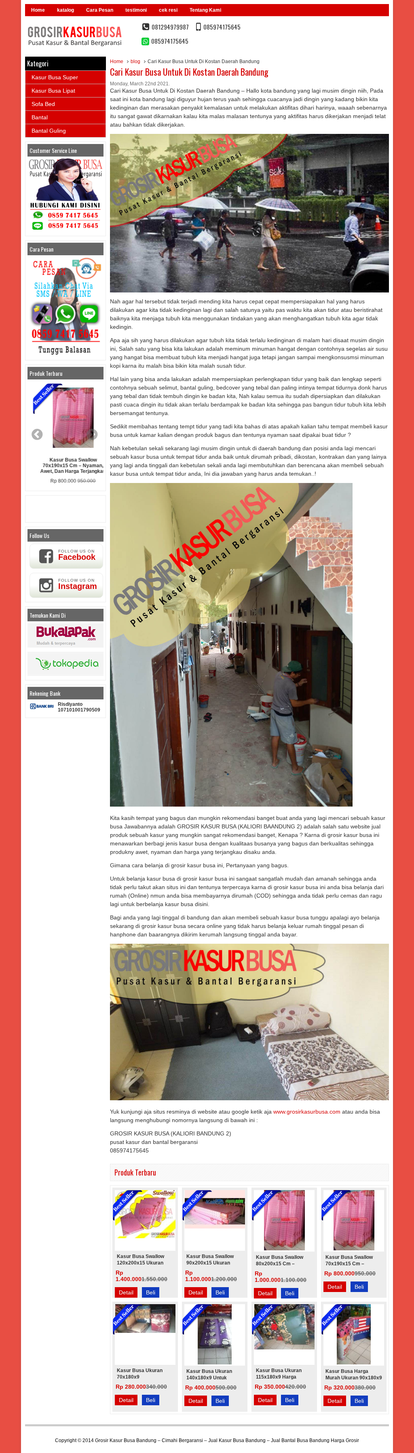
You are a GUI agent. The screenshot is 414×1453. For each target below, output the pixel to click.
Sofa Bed (43, 104)
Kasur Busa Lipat (53, 90)
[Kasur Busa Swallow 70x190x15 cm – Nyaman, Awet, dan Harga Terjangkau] (65, 418)
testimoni (136, 10)
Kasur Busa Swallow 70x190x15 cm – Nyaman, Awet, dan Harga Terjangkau (65, 465)
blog (135, 61)
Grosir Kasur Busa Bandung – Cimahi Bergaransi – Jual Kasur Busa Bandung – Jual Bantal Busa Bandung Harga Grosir (227, 1440)
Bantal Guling (49, 130)
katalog (65, 10)
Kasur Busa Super (55, 77)
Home (38, 10)
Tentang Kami (205, 10)
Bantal (40, 117)
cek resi (168, 10)
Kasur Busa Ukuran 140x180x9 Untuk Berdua (209, 1377)
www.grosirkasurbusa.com (306, 1111)
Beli (150, 1292)
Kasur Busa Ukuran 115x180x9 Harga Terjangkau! (279, 1377)
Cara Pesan (99, 10)
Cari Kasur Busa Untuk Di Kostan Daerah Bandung (189, 71)
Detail (126, 1292)
